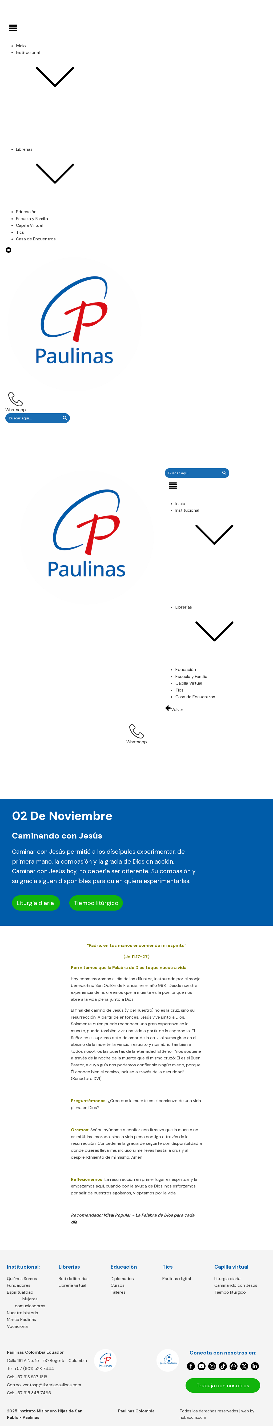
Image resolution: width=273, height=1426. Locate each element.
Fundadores (38, 135)
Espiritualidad (40, 142)
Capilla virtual (231, 1267)
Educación (26, 212)
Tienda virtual (40, 231)
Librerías (69, 1267)
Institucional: (23, 1267)
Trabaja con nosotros (222, 1385)
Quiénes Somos (42, 128)
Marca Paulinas (41, 162)
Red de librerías (42, 225)
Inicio (21, 46)
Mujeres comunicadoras (50, 148)
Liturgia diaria (36, 903)
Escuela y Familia (32, 218)
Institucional (28, 52)
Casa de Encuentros (36, 239)
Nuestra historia (42, 155)
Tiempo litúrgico (96, 903)
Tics (167, 1267)
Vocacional (37, 169)
